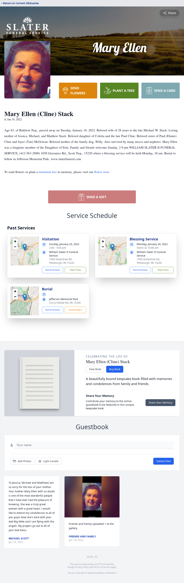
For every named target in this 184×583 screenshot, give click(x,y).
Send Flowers (75, 309)
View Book (95, 369)
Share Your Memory (160, 402)
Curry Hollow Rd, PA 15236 (65, 302)
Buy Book (114, 369)
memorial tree (48, 172)
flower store (101, 172)
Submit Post (163, 461)
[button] (24, 247)
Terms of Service (101, 567)
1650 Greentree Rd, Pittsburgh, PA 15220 (61, 260)
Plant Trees (75, 269)
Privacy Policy (82, 567)
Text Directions (52, 269)
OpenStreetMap (96, 572)
